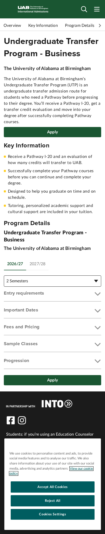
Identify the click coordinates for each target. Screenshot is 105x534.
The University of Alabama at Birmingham (47, 68)
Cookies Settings (52, 514)
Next (100, 25)
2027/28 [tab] (37, 264)
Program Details (79, 26)
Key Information (43, 26)
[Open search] (84, 9)
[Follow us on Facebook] (10, 420)
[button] (52, 294)
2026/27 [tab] (15, 264)
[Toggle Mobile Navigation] (97, 9)
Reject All (52, 501)
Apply (52, 132)
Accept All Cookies (52, 487)
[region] (52, 484)
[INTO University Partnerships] (39, 404)
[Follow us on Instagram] (22, 420)
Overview (12, 26)
